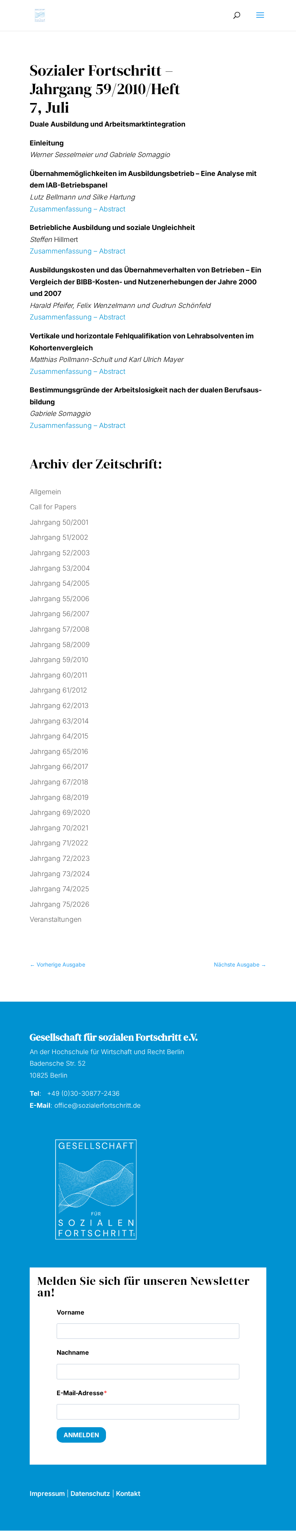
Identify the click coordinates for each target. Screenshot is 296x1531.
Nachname (73, 1352)
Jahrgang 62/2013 (59, 705)
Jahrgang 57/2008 (59, 629)
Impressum (47, 1493)
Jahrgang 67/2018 (59, 782)
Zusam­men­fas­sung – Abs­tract (77, 209)
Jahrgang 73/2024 (60, 874)
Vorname (70, 1312)
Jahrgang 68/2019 (59, 797)
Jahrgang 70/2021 (59, 828)
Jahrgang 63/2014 (59, 721)
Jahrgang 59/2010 (59, 660)
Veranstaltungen (56, 919)
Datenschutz (90, 1493)
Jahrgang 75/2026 (59, 904)
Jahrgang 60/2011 (58, 675)
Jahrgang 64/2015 (59, 736)
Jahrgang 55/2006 (59, 599)
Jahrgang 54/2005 (59, 583)
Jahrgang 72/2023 (60, 858)
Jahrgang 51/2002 (59, 537)
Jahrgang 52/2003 (60, 553)
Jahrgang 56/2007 (59, 614)
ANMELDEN (81, 1435)
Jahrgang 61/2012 (58, 690)
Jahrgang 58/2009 (60, 644)
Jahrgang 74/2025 (59, 889)
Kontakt (128, 1493)
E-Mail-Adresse (80, 1393)
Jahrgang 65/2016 (59, 751)
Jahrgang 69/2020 (60, 812)
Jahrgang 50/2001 (59, 522)
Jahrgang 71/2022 (59, 843)
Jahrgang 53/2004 (60, 568)
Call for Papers (53, 507)
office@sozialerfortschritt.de (97, 1105)
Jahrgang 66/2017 (59, 766)
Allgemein (45, 492)
